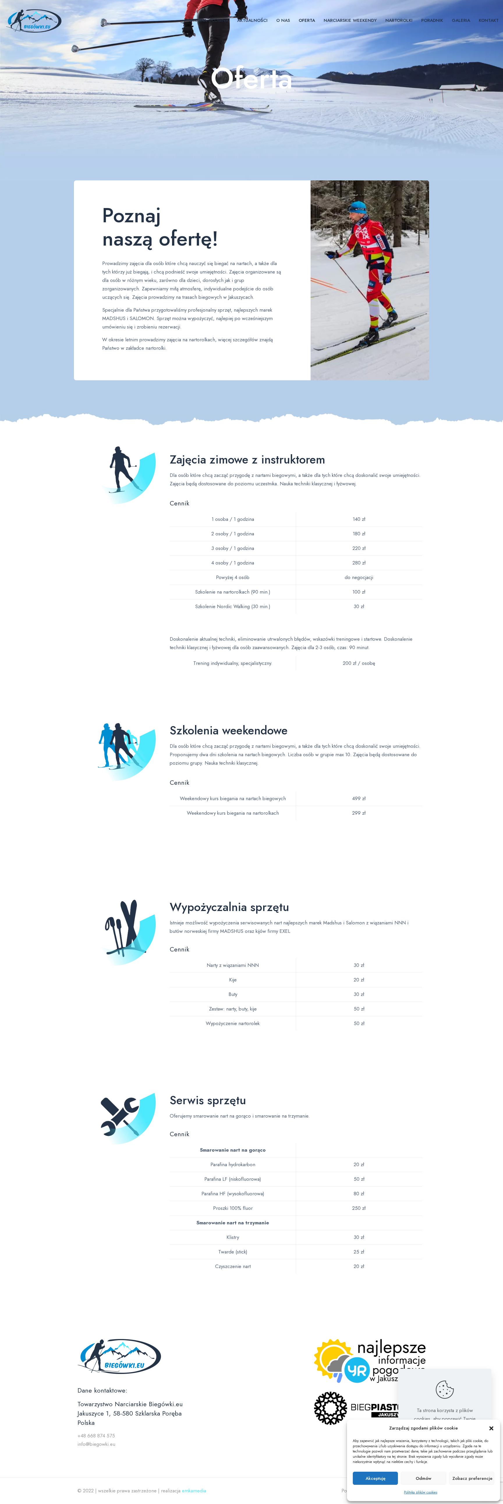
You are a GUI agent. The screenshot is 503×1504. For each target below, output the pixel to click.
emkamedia (194, 1490)
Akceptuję (375, 1478)
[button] (491, 1428)
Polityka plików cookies (420, 1492)
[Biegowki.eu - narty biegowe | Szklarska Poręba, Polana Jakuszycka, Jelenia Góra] (33, 20)
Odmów (423, 1478)
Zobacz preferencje (472, 1478)
